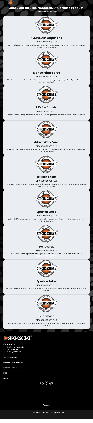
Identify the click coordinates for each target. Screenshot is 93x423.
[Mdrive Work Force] (46, 129)
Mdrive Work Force (46, 142)
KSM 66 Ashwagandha (46, 38)
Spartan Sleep (46, 212)
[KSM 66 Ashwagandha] (46, 25)
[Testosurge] (46, 234)
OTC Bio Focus (46, 177)
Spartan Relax (46, 281)
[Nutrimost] (46, 303)
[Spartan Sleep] (46, 199)
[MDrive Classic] (46, 95)
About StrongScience (10, 357)
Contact (6, 378)
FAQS (5, 373)
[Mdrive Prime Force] (46, 60)
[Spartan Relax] (46, 268)
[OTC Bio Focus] (46, 164)
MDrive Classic (46, 107)
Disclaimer (46, 405)
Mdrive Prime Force (46, 73)
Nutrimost (46, 316)
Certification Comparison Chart (13, 363)
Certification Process (10, 368)
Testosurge (46, 246)
